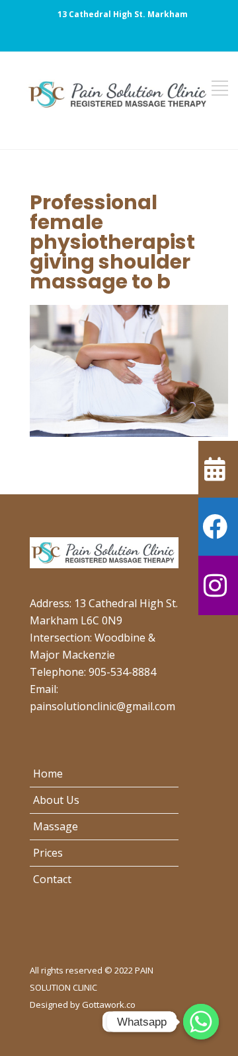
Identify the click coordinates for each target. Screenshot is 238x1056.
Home (48, 773)
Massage (55, 826)
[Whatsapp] (201, 1022)
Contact (52, 879)
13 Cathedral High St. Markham (123, 14)
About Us (56, 800)
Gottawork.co (109, 1004)
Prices (48, 852)
